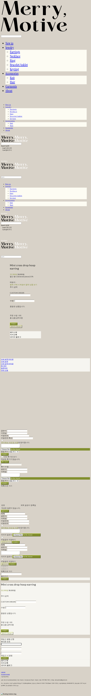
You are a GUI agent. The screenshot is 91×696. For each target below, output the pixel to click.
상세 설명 (4, 361)
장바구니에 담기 (7, 633)
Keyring (14, 69)
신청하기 (5, 658)
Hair (12, 82)
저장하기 (5, 454)
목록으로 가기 (6, 542)
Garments (11, 86)
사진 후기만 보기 (10, 457)
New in (9, 43)
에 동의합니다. (15, 442)
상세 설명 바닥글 (7, 364)
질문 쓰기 (5, 511)
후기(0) (3, 366)
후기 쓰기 (5, 462)
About (8, 91)
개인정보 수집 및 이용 (9, 442)
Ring (12, 60)
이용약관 (3, 672)
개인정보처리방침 (5, 674)
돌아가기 (5, 564)
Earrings (15, 52)
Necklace (15, 56)
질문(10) (4, 368)
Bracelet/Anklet (19, 65)
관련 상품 (4, 370)
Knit (12, 78)
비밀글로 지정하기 (8, 539)
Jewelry (9, 47)
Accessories (12, 73)
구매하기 (5, 579)
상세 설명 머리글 (7, 359)
